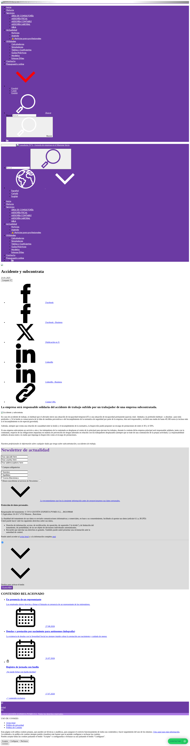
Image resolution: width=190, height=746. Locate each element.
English (14, 93)
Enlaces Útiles (18, 58)
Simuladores (17, 46)
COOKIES (5, 744)
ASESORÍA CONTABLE (22, 21)
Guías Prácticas (19, 52)
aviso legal (24, 536)
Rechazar (24, 741)
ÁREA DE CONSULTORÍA (23, 15)
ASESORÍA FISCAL (20, 18)
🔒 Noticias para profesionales (26, 38)
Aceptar (5, 741)
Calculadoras (18, 44)
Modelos (16, 55)
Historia (10, 10)
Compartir (6, 280)
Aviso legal (10, 723)
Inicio (8, 7)
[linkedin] (7, 141)
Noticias (15, 32)
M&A (14, 27)
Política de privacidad (15, 725)
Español (14, 88)
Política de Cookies (14, 727)
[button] (25, 86)
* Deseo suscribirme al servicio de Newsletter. (20, 481)
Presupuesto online (15, 63)
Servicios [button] (10, 12)
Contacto (11, 61)
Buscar (9, 115)
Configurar (14, 741)
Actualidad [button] (11, 29)
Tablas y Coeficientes (21, 49)
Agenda (15, 35)
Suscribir (7, 587)
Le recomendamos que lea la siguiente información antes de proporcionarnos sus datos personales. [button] (80, 501)
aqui (54, 536)
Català (14, 91)
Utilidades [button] (11, 41)
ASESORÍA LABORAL (21, 24)
